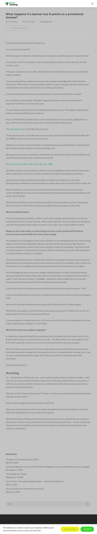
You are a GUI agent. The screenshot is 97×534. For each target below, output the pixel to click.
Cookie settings (70, 529)
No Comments (19, 28)
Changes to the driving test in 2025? (22, 459)
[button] (92, 4)
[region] (48, 529)
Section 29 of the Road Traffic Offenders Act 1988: (29, 164)
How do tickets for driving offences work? (25, 488)
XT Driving (12, 21)
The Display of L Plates (16, 474)
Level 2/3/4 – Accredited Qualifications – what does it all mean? (35, 481)
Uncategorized (46, 21)
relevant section (17, 129)
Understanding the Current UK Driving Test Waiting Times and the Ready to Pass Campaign (48, 466)
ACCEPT (87, 529)
